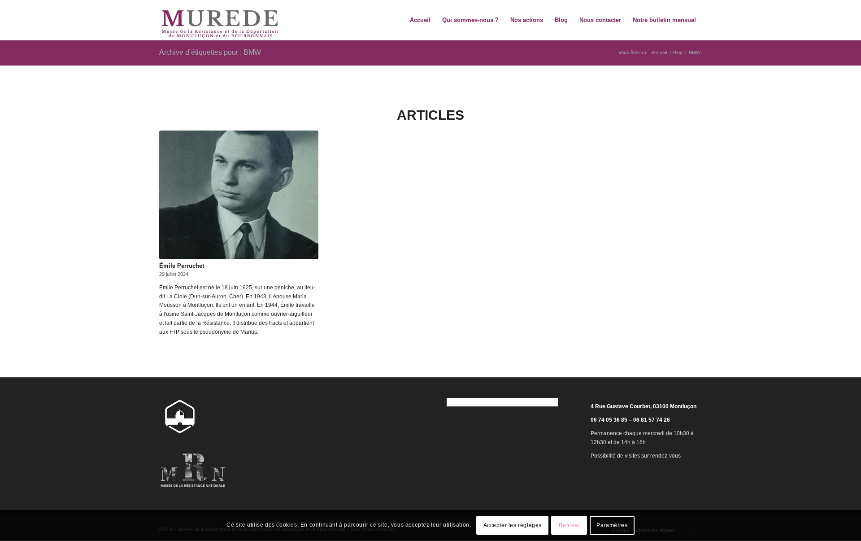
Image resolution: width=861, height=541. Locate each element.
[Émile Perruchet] (238, 195)
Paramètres (611, 526)
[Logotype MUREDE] (219, 20)
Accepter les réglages (512, 526)
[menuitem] (420, 20)
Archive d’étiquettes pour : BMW (210, 52)
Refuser (569, 526)
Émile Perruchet (181, 265)
